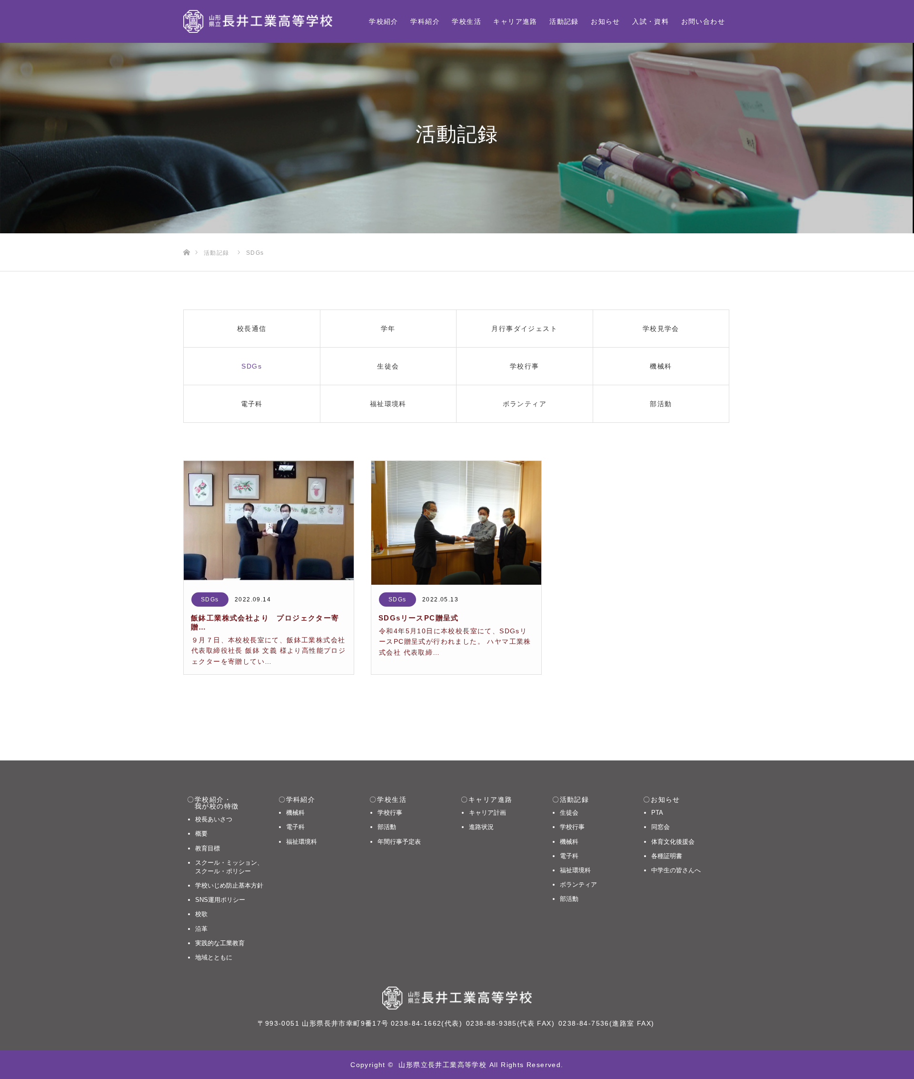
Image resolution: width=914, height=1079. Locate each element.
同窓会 (660, 826)
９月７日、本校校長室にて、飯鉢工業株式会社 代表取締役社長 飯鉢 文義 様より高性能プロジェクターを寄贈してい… (268, 650)
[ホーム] (186, 236)
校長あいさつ (213, 819)
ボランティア (578, 884)
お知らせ (605, 21)
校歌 (201, 914)
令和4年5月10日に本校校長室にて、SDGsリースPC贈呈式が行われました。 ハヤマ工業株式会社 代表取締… (455, 641)
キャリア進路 (515, 21)
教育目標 (207, 848)
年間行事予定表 (399, 841)
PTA (657, 812)
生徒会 (569, 812)
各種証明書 (666, 855)
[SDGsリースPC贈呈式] (456, 523)
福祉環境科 (301, 841)
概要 (201, 833)
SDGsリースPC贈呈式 (418, 618)
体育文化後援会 (673, 841)
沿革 (201, 928)
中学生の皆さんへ (676, 870)
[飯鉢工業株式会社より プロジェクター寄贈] (269, 523)
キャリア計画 (487, 812)
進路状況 (481, 826)
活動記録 (564, 21)
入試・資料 (650, 21)
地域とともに (213, 957)
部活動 (387, 826)
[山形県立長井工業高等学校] (257, 21)
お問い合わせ (703, 21)
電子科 (295, 826)
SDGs (210, 599)
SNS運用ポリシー (220, 899)
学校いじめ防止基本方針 (229, 885)
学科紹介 (425, 21)
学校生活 (466, 21)
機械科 (295, 812)
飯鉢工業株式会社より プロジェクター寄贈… (265, 622)
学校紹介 (383, 21)
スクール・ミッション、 (229, 867)
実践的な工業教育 (220, 943)
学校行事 (390, 812)
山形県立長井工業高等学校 (442, 1065)
